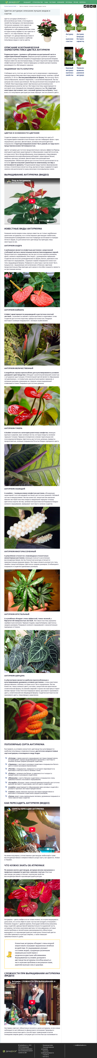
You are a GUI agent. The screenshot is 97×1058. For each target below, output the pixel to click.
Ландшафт (27, 2)
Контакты (46, 1056)
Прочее (76, 2)
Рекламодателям (48, 1045)
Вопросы (83, 2)
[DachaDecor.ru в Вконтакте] (91, 7)
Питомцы (69, 2)
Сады (46, 2)
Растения (52, 2)
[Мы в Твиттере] (85, 7)
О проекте (46, 1054)
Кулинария (60, 2)
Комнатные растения (10, 6)
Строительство (37, 2)
